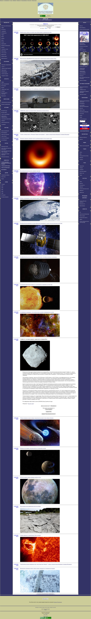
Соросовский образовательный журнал (84, 106)
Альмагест (3, 120)
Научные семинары (83, 80)
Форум (2, 178)
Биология (81, 108)
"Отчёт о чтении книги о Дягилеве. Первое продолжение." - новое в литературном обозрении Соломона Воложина (44, 134)
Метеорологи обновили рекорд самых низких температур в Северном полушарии (37, 568)
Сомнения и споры (4, 49)
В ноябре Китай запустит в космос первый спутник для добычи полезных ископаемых (38, 257)
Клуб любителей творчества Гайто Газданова (6, 151)
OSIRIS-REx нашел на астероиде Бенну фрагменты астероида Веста (34, 110)
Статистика (51, 607)
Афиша (2, 27)
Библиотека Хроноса (83, 137)
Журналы (81, 186)
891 (38, 593)
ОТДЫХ (84, 148)
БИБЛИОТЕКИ (85, 134)
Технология (82, 113)
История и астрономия (84, 46)
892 (39, 593)
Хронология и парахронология (4, 117)
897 (48, 593)
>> (54, 593)
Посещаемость (82, 185)
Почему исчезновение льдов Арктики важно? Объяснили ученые (34, 198)
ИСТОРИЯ (6, 107)
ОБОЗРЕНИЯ (6, 61)
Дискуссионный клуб (5, 130)
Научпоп (81, 139)
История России (4, 110)
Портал (1, 0)
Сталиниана (3, 124)
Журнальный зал (4, 58)
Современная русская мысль (6, 102)
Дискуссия (34, 0)
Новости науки (82, 215)
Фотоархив (84, 195)
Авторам (81, 167)
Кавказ (2, 36)
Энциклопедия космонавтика (82, 69)
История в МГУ (4, 112)
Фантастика (3, 176)
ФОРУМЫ (6, 127)
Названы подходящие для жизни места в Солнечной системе (33, 448)
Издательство (3, 54)
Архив (46, 607)
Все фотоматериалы (4, 196)
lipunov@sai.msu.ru (58, 602)
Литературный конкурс (5, 165)
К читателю (3, 29)
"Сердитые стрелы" (4, 75)
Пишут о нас (82, 173)
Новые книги (3, 50)
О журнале (81, 169)
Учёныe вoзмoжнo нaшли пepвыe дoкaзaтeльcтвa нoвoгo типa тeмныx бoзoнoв (36, 418)
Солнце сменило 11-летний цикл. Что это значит (30, 535)
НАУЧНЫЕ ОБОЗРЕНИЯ (84, 83)
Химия (81, 117)
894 (43, 593)
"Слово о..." (3, 66)
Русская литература (83, 118)
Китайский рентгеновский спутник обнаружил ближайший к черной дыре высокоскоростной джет (41, 223)
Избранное (81, 190)
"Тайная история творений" (6, 68)
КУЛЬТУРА (6, 78)
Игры (81, 153)
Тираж (81, 175)
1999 (2, 193)
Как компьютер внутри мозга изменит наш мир (30, 170)
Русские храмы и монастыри (4, 93)
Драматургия (3, 43)
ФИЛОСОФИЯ (6, 99)
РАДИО (84, 142)
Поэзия (2, 41)
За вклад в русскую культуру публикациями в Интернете (6, 163)
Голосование (24, 0)
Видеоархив (3, 95)
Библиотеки (82, 192)
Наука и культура (83, 49)
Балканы (2, 38)
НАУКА (84, 22)
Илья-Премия (3, 169)
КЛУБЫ (6, 143)
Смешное (81, 159)
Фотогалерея (3, 85)
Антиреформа (82, 103)
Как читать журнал (83, 171)
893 (41, 593)
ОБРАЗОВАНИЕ (85, 97)
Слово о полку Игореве (5, 114)
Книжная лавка (4, 56)
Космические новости (83, 66)
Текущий (3, 184)
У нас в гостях (3, 52)
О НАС (84, 162)
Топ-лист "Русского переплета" (83, 201)
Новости (19, 0)
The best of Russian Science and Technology (84, 222)
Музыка (2, 87)
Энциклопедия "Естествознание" (83, 72)
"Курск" (2, 34)
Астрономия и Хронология (6, 118)
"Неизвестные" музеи (5, 89)
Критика (2, 47)
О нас (11, 0)
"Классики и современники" (6, 64)
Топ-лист (29, 0)
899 (51, 593)
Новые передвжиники (5, 83)
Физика (81, 115)
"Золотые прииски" (4, 73)
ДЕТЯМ (6, 172)
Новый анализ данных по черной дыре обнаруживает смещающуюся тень (35, 32)
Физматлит (81, 75)
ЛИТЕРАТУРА (6, 22)
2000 (2, 191)
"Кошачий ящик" (4, 71)
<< (36, 593)
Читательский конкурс (5, 167)
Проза (2, 40)
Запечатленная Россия (5, 122)
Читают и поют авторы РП (84, 145)
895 (44, 593)
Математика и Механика (84, 111)
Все (80, 212)
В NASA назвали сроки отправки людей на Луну (30, 477)
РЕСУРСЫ (85, 178)
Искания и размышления (5, 45)
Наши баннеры (82, 205)
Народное (81, 157)
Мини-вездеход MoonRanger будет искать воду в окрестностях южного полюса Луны (38, 58)
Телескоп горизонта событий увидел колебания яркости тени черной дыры (36, 138)
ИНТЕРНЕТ (84, 197)
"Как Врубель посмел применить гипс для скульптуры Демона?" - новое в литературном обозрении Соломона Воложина (46, 564)
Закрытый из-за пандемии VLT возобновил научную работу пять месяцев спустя (37, 88)
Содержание (6, 0)
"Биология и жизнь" (83, 94)
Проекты (81, 183)
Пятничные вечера (4, 146)
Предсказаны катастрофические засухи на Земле (30, 506)
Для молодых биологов (84, 130)
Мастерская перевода (5, 156)
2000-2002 (84, 51)
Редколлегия (82, 165)
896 (46, 593)
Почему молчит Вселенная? (84, 29)
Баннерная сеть (82, 203)
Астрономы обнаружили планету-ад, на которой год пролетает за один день (36, 284)
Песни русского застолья (84, 155)
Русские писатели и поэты (84, 188)
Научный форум (4, 132)
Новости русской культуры (6, 25)
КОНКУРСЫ (6, 160)
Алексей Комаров (46, 613)
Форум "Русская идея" (5, 134)
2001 (2, 189)
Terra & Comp (31, 403)
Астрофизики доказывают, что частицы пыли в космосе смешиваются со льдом (37, 312)
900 (53, 593)
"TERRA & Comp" (83, 89)
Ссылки (48, 607)
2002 (2, 187)
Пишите (14, 0)
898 (49, 593)
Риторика (3, 91)
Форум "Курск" (4, 136)
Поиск (81, 181)
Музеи (81, 152)
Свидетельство (44, 24)
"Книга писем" (3, 70)
